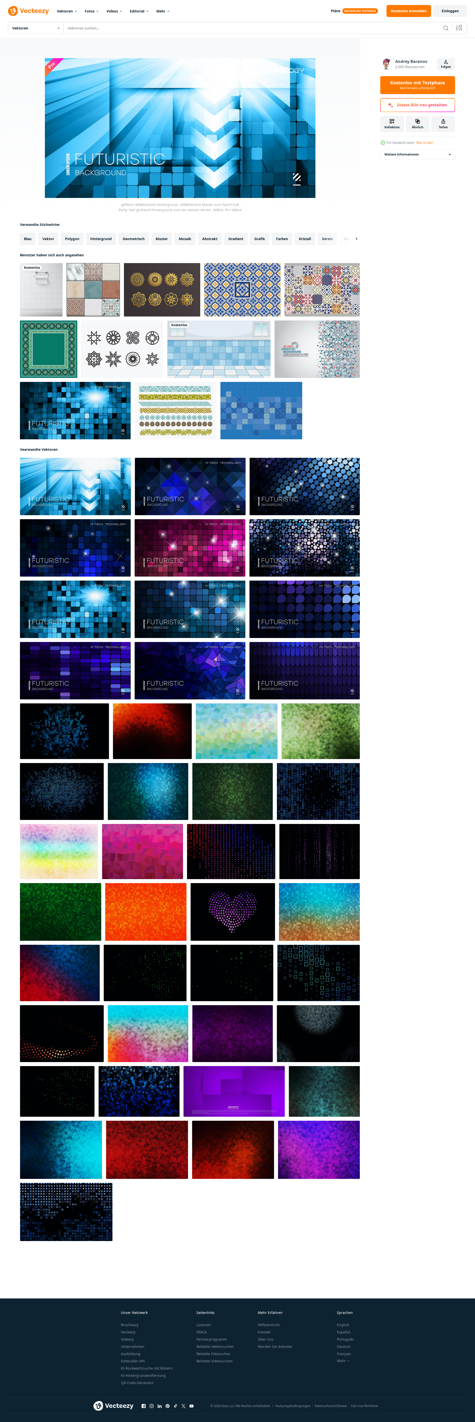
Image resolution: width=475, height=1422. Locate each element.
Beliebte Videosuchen (214, 1361)
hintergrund (101, 238)
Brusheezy (129, 1324)
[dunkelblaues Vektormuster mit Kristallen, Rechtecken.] (62, 791)
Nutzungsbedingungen (293, 1406)
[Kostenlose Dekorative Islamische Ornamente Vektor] (175, 410)
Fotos (90, 11)
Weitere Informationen (401, 154)
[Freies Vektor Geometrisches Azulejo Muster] (242, 289)
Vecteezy (128, 1332)
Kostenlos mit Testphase (417, 85)
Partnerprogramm (211, 1339)
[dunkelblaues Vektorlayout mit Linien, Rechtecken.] (318, 791)
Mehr (160, 11)
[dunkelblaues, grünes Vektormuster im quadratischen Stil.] (318, 973)
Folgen (446, 67)
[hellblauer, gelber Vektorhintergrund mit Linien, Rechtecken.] (237, 731)
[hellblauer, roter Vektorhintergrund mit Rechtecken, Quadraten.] (148, 1033)
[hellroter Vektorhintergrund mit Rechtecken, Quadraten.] (147, 1150)
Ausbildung (130, 1353)
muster (162, 238)
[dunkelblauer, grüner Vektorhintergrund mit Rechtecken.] (148, 791)
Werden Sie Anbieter (275, 1346)
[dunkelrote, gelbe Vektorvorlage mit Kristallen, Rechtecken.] (233, 1150)
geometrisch (134, 238)
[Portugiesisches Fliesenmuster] (322, 289)
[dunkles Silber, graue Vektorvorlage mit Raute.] (231, 973)
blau (27, 238)
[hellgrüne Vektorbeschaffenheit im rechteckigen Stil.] (232, 791)
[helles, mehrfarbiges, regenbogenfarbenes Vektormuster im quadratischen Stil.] (59, 851)
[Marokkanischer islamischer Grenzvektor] (48, 349)
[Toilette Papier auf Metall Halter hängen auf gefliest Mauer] (41, 289)
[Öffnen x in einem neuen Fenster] (184, 1406)
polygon (72, 238)
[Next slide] (352, 239)
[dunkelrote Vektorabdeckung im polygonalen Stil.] (62, 1033)
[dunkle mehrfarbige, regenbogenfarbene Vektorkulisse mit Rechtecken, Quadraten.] (61, 1150)
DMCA (201, 1332)
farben (282, 238)
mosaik (185, 238)
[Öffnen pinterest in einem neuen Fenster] (168, 1406)
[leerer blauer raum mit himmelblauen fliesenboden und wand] (219, 349)
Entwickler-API (133, 1361)
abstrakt (209, 238)
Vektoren (65, 11)
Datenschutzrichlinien (331, 1406)
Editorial (137, 11)
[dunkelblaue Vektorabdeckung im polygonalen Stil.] (139, 1091)
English (343, 1324)
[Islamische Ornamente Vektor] (162, 289)
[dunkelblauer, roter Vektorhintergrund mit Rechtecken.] (231, 851)
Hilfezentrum (269, 1324)
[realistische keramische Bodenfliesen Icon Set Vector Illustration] (93, 289)
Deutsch (344, 1346)
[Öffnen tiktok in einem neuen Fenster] (176, 1406)
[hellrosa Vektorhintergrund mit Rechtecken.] (142, 851)
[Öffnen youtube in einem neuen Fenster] (191, 1406)
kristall (305, 238)
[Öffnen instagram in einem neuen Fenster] (152, 1406)
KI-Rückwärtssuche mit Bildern (147, 1368)
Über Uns (266, 1339)
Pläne (335, 10)
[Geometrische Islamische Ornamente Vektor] (122, 349)
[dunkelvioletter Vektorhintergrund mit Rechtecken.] (319, 851)
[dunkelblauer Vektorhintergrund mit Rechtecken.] (66, 1212)
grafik (259, 238)
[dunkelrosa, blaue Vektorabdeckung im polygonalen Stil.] (232, 912)
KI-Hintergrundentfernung (143, 1375)
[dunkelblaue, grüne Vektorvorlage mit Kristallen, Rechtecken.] (324, 1091)
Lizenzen (203, 1324)
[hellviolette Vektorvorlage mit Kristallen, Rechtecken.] (319, 1150)
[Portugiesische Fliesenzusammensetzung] (261, 410)
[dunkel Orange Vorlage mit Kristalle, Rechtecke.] (152, 731)
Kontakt (264, 1332)
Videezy (127, 1339)
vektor (48, 238)
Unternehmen (132, 1346)
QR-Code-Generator (137, 1382)
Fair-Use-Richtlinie (364, 1406)
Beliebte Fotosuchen (213, 1353)
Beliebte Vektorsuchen (215, 1346)
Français (344, 1353)
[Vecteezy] (28, 11)
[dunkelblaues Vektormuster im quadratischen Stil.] (64, 731)
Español (343, 1332)
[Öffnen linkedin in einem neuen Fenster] (160, 1406)
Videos (112, 11)
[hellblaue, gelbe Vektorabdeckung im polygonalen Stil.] (319, 912)
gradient (235, 238)
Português (345, 1339)
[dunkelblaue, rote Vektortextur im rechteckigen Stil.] (60, 973)
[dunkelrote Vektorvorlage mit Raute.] (145, 973)
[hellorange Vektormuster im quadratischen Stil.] (146, 912)
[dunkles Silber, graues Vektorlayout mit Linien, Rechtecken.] (57, 1091)
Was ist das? (424, 143)
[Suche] (446, 28)
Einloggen (450, 10)
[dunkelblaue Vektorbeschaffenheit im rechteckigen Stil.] (318, 1033)
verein (327, 238)
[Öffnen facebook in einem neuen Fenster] (144, 1406)
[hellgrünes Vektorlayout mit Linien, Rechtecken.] (321, 731)
